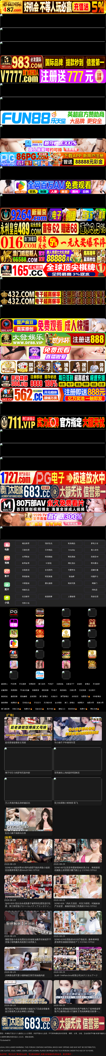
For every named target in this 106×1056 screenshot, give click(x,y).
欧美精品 (71, 543)
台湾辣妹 (25, 556)
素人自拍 (94, 550)
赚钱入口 (62, 709)
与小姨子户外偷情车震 (64, 742)
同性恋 (94, 589)
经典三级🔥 (16, 709)
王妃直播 (82, 690)
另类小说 (25, 603)
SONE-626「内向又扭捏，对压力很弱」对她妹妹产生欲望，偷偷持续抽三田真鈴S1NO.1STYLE (77, 904)
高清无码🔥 (72, 709)
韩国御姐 (48, 556)
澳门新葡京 (43, 696)
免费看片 (81, 702)
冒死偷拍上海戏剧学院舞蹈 (67, 772)
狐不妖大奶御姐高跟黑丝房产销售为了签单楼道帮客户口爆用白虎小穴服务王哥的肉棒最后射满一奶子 (77, 1011)
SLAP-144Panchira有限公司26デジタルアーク (76, 975)
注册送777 (70, 684)
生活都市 (25, 596)
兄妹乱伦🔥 (39, 709)
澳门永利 (41, 684)
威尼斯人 (4, 684)
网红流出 (71, 563)
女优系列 (48, 570)
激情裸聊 (4, 702)
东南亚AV (94, 556)
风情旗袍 (25, 576)
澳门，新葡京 (70, 702)
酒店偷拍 (63, 690)
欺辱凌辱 (25, 563)
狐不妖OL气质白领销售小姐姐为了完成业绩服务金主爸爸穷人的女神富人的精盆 (27, 1010)
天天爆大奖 (48, 702)
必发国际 (33, 696)
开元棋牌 (22, 684)
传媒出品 (25, 589)
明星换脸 (48, 576)
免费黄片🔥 (15, 702)
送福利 (79, 684)
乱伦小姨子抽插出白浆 (15, 833)
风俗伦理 (94, 596)
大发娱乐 (54, 696)
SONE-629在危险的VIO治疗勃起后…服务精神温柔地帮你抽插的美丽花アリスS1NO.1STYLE (76, 940)
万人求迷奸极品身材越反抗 (17, 802)
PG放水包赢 (24, 690)
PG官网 (13, 684)
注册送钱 (60, 684)
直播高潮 (35, 690)
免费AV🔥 (84, 709)
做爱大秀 (90, 702)
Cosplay (71, 550)
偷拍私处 (4, 696)
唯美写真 (71, 583)
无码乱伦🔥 (26, 702)
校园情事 (48, 596)
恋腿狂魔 (94, 570)
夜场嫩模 (23, 696)
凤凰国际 (14, 690)
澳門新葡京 (64, 696)
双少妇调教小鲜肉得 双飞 (66, 802)
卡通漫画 (25, 583)
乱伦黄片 (92, 690)
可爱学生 (71, 570)
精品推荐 (25, 543)
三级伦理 (25, 550)
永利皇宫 (75, 696)
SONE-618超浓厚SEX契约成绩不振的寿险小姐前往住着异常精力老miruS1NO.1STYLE (27, 868)
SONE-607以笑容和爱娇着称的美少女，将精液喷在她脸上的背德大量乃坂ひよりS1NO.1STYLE (77, 868)
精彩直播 (45, 690)
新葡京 (87, 684)
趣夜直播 (14, 696)
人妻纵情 (71, 596)
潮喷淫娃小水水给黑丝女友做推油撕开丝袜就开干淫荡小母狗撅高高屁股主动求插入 (28, 940)
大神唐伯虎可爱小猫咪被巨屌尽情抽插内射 (25, 975)
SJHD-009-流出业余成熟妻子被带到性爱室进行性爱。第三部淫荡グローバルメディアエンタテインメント (28, 906)
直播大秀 (100, 702)
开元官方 (37, 702)
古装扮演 (25, 570)
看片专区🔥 (51, 709)
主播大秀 (73, 690)
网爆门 (94, 583)
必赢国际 (4, 690)
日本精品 (48, 550)
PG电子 (51, 684)
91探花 (48, 563)
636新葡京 (97, 696)
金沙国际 (58, 702)
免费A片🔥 (28, 709)
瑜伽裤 (71, 576)
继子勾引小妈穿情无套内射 (17, 772)
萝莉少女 (94, 543)
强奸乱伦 (48, 543)
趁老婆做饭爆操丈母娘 (15, 742)
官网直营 (32, 684)
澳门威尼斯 (5, 709)
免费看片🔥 (85, 696)
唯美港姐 (71, 556)
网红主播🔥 (94, 709)
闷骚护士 (94, 576)
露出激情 (48, 583)
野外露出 (94, 563)
